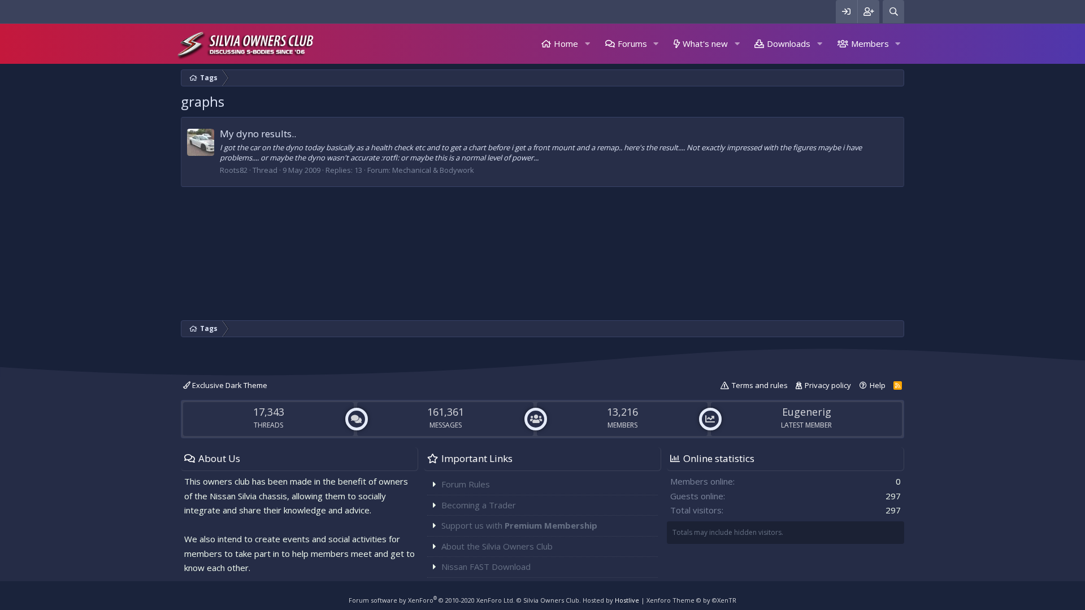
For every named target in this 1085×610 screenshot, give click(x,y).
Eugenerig (806, 412)
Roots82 (234, 170)
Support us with (519, 525)
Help (878, 385)
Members (870, 43)
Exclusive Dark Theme (228, 385)
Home (566, 43)
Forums (632, 43)
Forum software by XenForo (432, 600)
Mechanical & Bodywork (433, 170)
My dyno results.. (258, 133)
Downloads (788, 43)
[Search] (893, 11)
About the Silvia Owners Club (497, 546)
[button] (587, 44)
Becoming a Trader (478, 505)
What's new (705, 43)
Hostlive (627, 600)
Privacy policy (828, 385)
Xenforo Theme (691, 600)
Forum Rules (465, 484)
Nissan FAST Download (486, 566)
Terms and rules (760, 385)
